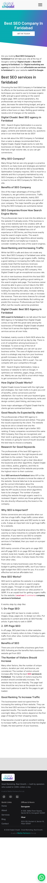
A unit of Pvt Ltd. (23, 833)
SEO (29, 674)
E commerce (30, 595)
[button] (41, 877)
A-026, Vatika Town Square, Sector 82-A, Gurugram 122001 (33, 812)
